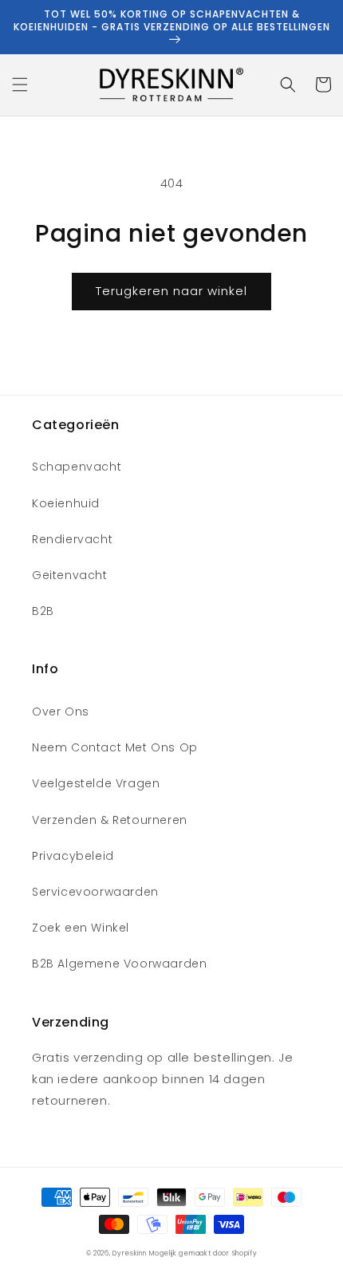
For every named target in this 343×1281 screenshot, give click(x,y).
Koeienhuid (66, 503)
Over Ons (60, 711)
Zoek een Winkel (80, 928)
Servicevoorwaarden (95, 892)
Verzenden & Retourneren (109, 820)
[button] (19, 84)
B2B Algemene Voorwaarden (119, 964)
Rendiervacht (72, 539)
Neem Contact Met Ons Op (115, 747)
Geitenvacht (70, 575)
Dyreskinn (129, 1253)
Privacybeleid (73, 856)
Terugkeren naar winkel (171, 290)
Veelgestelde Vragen (96, 783)
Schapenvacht (76, 467)
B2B (43, 611)
